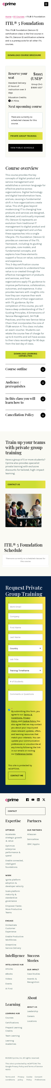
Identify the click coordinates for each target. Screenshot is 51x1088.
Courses (9, 1017)
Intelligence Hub (14, 965)
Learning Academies (10, 1042)
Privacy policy (21, 1078)
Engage (9, 921)
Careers (31, 1016)
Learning (12, 1004)
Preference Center (23, 754)
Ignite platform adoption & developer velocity (14, 883)
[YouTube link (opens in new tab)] (33, 800)
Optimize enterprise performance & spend (13, 850)
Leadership (32, 1011)
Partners (34, 820)
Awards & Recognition (33, 980)
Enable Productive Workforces (14, 938)
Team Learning (12, 1035)
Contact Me (16, 775)
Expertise (13, 820)
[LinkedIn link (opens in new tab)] (38, 800)
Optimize (10, 830)
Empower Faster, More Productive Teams (13, 909)
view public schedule (22, 147)
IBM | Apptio (33, 844)
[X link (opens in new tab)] (43, 800)
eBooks (9, 974)
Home (8, 16)
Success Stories (33, 958)
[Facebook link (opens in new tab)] (27, 800)
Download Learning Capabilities (25, 354)
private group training (23, 136)
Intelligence (15, 955)
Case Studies (33, 974)
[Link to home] (9, 4)
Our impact (33, 970)
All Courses (18, 16)
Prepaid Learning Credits (13, 1029)
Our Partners (34, 830)
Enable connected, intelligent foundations (14, 863)
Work (8, 875)
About (32, 997)
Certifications (12, 1022)
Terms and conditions (10, 1078)
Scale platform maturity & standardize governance (12, 896)
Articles (9, 969)
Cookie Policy (29, 721)
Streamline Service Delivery (13, 946)
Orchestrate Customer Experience (11, 928)
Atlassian (31, 834)
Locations (32, 1021)
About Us (32, 1007)
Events (8, 983)
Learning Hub (12, 1013)
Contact (12, 811)
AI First (9, 988)
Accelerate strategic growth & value (13, 837)
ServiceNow (33, 839)
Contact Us (14, 484)
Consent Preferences (40, 1078)
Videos (8, 978)
